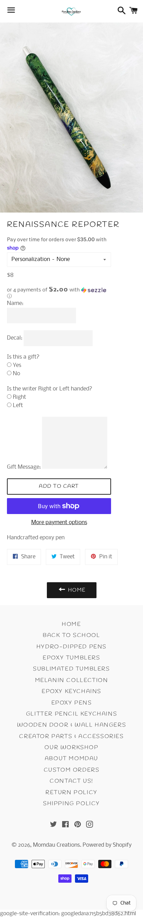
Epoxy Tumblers (71, 658)
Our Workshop (71, 747)
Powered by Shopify (107, 845)
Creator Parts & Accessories (71, 736)
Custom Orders (72, 770)
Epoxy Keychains (71, 691)
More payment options (59, 522)
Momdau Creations (56, 845)
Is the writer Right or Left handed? (49, 389)
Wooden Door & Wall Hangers (71, 725)
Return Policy (71, 792)
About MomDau (71, 758)
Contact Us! (71, 781)
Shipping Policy (71, 803)
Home (71, 624)
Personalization (30, 259)
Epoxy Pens (71, 702)
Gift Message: (24, 467)
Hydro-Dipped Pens (71, 646)
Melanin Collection (71, 680)
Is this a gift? (23, 357)
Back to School (71, 635)
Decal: (14, 338)
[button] (59, 293)
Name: (15, 303)
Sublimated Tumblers (71, 669)
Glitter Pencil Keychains (71, 714)
